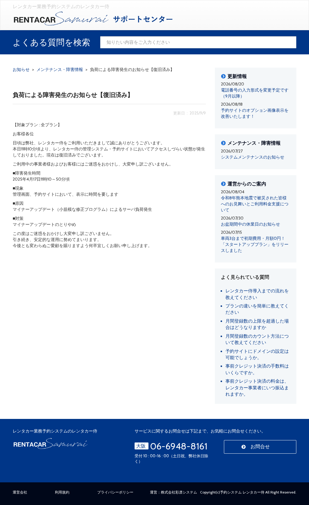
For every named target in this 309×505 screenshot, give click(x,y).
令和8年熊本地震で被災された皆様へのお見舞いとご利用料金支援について (254, 204)
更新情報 (237, 76)
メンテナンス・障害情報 (254, 143)
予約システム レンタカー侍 (242, 492)
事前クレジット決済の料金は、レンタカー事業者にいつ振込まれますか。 (257, 387)
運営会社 (20, 492)
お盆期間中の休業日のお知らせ (250, 224)
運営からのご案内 (247, 184)
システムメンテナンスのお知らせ (252, 157)
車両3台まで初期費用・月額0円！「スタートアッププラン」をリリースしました (254, 244)
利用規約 (62, 492)
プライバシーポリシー (115, 492)
